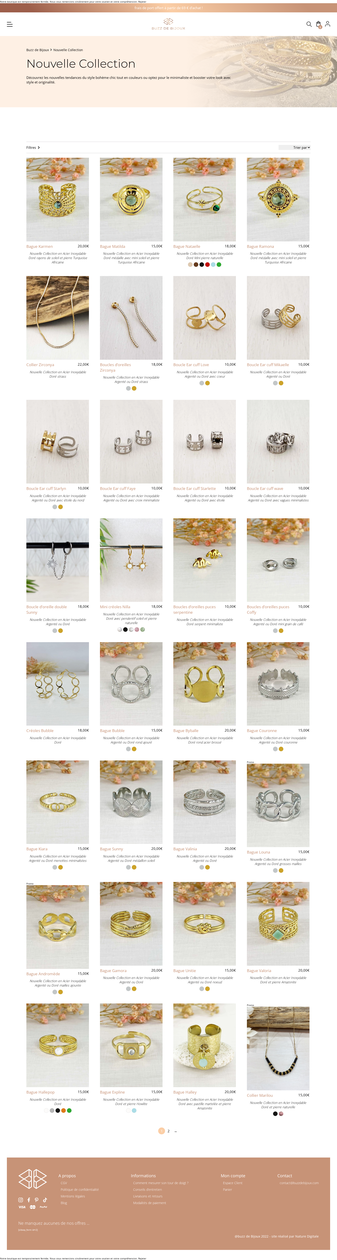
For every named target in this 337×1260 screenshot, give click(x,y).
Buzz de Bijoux (37, 50)
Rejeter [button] (142, 1)
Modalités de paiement (149, 1203)
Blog (64, 1203)
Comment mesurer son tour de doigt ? (160, 1183)
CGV (64, 1183)
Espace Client (233, 1183)
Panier (227, 1189)
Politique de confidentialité (80, 1189)
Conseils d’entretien (147, 1189)
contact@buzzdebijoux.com (299, 1183)
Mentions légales (73, 1196)
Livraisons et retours (148, 1196)
